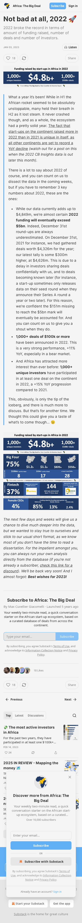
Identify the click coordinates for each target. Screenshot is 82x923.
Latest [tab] (19, 715)
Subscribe (57, 6)
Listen (73, 47)
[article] (41, 740)
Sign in (73, 6)
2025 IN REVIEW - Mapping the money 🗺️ (30, 765)
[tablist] (24, 715)
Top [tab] (8, 715)
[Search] (74, 715)
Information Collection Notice (43, 650)
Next (68, 699)
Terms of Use (61, 646)
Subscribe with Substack (44, 861)
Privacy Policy (48, 879)
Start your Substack (30, 903)
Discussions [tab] (36, 715)
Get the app (61, 903)
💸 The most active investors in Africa (29, 729)
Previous (16, 699)
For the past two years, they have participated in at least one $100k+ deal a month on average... (28, 740)
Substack (20, 914)
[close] (69, 777)
